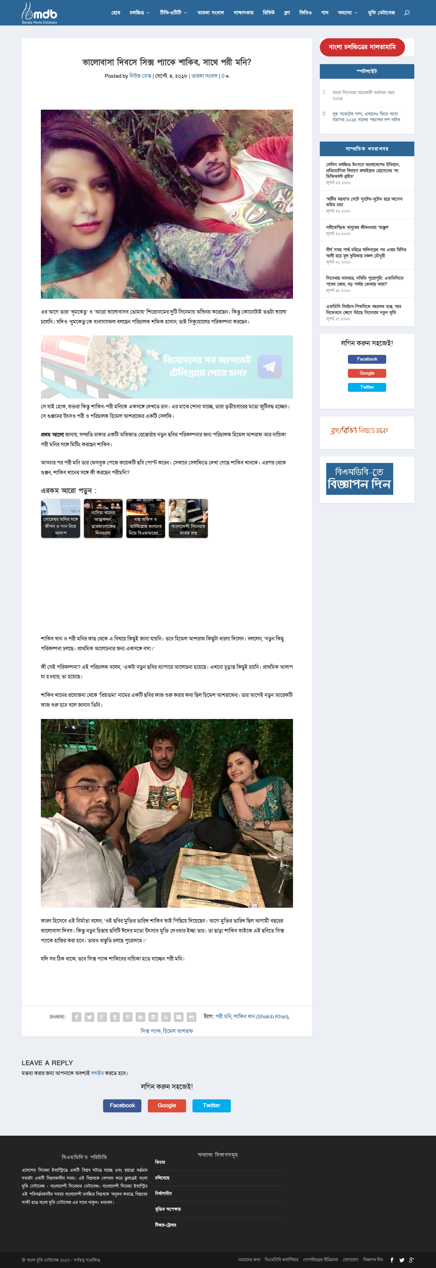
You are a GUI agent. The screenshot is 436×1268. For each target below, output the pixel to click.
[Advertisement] (167, 589)
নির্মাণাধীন (163, 1194)
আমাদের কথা (249, 1260)
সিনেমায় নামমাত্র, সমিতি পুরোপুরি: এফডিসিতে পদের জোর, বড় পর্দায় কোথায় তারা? (364, 281)
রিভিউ (269, 13)
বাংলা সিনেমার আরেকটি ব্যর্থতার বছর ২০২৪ (364, 95)
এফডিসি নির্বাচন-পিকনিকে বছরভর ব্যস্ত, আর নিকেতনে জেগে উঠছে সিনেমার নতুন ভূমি (363, 309)
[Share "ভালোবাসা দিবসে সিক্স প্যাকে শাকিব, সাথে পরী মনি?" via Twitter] (89, 1017)
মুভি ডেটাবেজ (381, 13)
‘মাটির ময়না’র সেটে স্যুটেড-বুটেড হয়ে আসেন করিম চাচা (364, 202)
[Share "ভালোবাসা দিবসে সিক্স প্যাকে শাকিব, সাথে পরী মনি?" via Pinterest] (127, 1017)
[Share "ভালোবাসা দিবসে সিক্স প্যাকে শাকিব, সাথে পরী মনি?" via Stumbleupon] (166, 1017)
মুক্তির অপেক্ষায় (168, 1209)
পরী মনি (223, 1017)
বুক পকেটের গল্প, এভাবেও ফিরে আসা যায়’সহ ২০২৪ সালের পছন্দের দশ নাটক (366, 117)
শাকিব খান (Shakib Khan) (261, 1017)
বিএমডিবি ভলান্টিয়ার (281, 1260)
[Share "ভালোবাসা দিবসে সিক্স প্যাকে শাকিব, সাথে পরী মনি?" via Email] (178, 1017)
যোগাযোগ (350, 1260)
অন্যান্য (345, 13)
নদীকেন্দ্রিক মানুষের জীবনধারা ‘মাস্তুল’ (357, 227)
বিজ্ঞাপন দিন (373, 1260)
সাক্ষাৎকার (243, 13)
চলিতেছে (162, 1178)
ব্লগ (287, 13)
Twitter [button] (211, 1105)
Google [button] (167, 1105)
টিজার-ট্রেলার (165, 1225)
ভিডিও (305, 13)
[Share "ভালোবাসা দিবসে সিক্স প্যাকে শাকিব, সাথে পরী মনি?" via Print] (191, 1017)
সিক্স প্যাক (151, 1031)
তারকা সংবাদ (211, 13)
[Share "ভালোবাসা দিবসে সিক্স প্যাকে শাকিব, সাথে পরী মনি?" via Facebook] (76, 1017)
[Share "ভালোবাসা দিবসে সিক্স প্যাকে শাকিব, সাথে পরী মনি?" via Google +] (102, 1017)
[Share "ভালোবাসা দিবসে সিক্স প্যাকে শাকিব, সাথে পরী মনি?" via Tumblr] (115, 1017)
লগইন (97, 1073)
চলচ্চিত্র (137, 13)
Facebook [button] (122, 1105)
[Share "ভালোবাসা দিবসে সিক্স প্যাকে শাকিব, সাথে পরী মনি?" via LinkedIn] (140, 1017)
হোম (115, 13)
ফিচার (160, 1162)
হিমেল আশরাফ (178, 1031)
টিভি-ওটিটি (170, 13)
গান (324, 13)
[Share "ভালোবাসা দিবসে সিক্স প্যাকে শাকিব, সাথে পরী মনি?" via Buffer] (153, 1017)
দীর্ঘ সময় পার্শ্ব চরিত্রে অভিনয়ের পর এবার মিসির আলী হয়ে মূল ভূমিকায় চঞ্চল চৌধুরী (366, 253)
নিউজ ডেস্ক (140, 76)
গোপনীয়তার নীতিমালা (320, 1260)
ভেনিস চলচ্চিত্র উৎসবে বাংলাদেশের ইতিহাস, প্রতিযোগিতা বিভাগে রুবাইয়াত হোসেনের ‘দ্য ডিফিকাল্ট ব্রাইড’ (363, 170)
